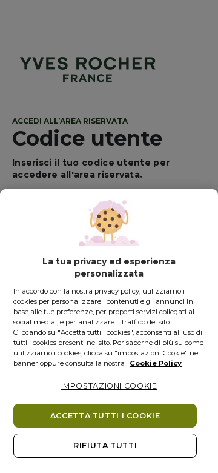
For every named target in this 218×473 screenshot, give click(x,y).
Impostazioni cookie (109, 386)
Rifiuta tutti (105, 445)
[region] (109, 331)
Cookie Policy (156, 363)
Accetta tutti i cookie (105, 415)
